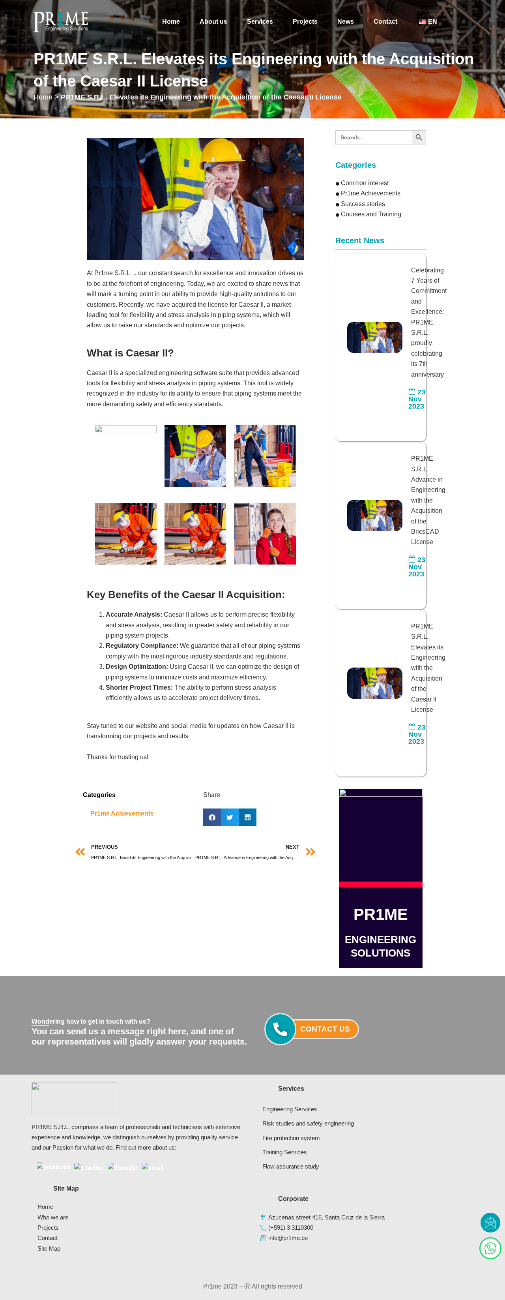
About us (213, 21)
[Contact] (140, 1238)
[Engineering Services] (308, 1109)
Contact (385, 21)
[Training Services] (308, 1152)
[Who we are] (140, 1217)
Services (260, 21)
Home (171, 21)
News (345, 21)
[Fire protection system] (308, 1138)
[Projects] (140, 1228)
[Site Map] (140, 1249)
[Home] (140, 1207)
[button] (212, 817)
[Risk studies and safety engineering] (308, 1123)
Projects (305, 21)
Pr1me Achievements (122, 813)
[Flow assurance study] (308, 1166)
